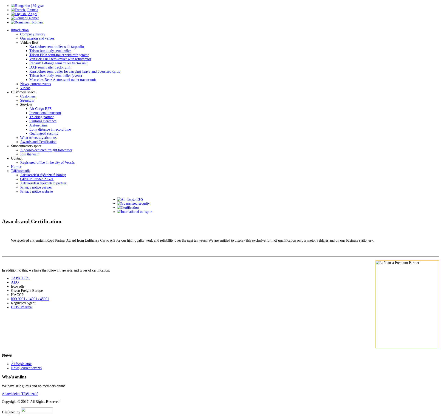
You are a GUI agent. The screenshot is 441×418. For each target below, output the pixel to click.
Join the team (29, 154)
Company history (32, 34)
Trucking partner (41, 117)
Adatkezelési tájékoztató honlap (43, 175)
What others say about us (38, 138)
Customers (28, 96)
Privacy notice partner (36, 187)
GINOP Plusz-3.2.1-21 (37, 179)
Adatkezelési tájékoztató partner (43, 183)
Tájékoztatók (20, 171)
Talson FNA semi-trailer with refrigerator (59, 55)
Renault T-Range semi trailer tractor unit (58, 63)
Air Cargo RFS (40, 109)
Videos (25, 88)
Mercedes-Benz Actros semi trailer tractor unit (62, 80)
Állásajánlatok (21, 364)
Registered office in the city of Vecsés (47, 162)
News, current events (35, 84)
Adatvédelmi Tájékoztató (20, 394)
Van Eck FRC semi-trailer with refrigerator (60, 59)
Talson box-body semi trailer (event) (55, 75)
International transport (45, 113)
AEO (15, 282)
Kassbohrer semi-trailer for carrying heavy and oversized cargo (74, 71)
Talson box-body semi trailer (50, 51)
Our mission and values (37, 38)
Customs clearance (43, 121)
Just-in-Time (38, 125)
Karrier (16, 167)
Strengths (27, 100)
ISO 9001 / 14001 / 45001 (30, 299)
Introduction (20, 30)
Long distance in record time (50, 129)
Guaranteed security (43, 133)
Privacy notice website (36, 191)
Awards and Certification (38, 142)
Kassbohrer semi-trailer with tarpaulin (56, 47)
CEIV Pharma (21, 307)
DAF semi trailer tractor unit (49, 67)
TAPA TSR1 (20, 278)
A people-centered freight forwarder (46, 150)
